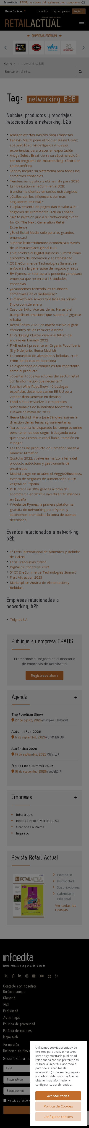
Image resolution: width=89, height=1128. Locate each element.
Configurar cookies (58, 1116)
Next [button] (83, 47)
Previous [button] (5, 47)
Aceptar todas (58, 1096)
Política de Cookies (58, 1106)
